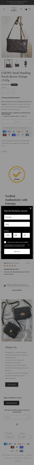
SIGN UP (17, 251)
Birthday (6, 231)
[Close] (30, 208)
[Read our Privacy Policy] (29, 245)
